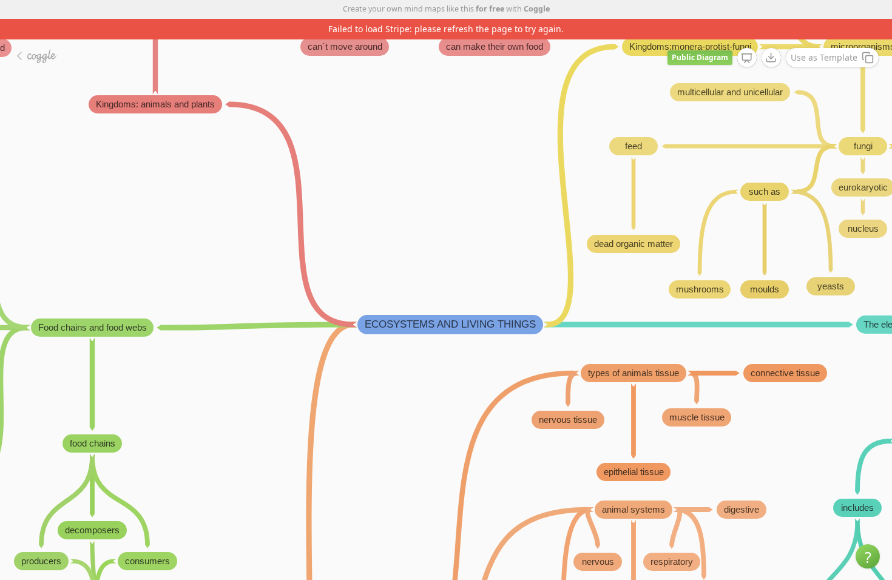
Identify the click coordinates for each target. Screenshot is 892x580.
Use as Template (824, 57)
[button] (868, 556)
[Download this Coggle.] (771, 57)
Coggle (537, 9)
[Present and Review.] (747, 58)
